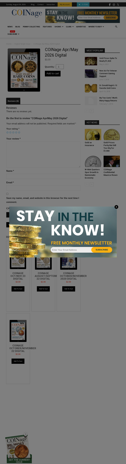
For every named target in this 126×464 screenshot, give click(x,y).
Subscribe (102, 249)
